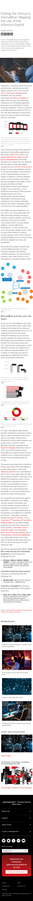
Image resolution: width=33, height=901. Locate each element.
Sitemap (4, 889)
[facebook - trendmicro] (8, 840)
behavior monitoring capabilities (17, 535)
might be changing (8, 448)
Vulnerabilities (27, 610)
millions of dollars (19, 98)
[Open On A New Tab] (5, 34)
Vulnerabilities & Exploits (14, 610)
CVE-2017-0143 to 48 (22, 167)
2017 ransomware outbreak (11, 93)
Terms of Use (21, 886)
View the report (6, 756)
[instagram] (18, 840)
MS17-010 (14, 154)
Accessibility (5, 886)
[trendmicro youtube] (23, 840)
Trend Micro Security (10, 520)
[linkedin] (4, 840)
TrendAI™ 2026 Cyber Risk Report (12, 697)
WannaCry (17, 612)
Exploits (3, 612)
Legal (18, 883)
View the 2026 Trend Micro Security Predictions (16, 788)
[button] (15, 851)
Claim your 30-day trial (16, 872)
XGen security (16, 518)
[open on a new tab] (13, 840)
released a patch (7, 472)
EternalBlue (9, 612)
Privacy (4, 883)
